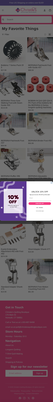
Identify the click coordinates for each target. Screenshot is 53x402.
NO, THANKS (39, 207)
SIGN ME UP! (40, 203)
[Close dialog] (51, 183)
